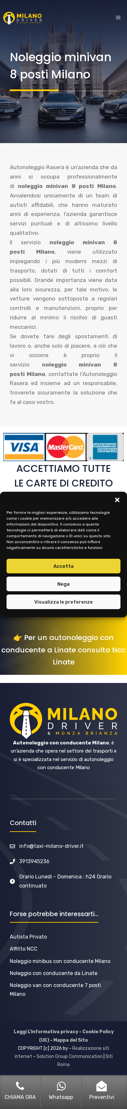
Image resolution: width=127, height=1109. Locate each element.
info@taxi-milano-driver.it (51, 846)
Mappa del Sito (70, 1040)
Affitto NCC (23, 949)
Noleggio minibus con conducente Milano (60, 961)
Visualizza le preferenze (63, 602)
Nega (63, 584)
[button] (117, 500)
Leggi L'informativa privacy (46, 1032)
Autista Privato (28, 937)
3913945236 (34, 861)
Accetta (63, 566)
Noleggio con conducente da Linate (53, 973)
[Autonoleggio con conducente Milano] (22, 18)
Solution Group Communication (69, 1056)
